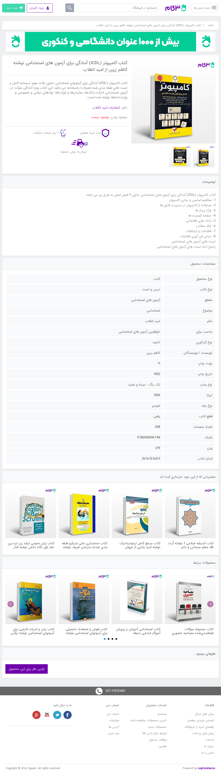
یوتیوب (47, 715)
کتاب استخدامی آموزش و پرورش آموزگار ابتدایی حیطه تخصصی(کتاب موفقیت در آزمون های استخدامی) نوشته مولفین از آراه (138, 631)
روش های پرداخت (203, 733)
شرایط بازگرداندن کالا (154, 733)
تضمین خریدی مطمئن (200, 720)
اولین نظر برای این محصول (26, 669)
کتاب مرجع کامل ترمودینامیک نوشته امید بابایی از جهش (140, 545)
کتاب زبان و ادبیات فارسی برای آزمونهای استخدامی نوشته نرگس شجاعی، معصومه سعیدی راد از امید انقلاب (32, 631)
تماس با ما (207, 753)
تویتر (57, 715)
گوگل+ (36, 715)
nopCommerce (206, 768)
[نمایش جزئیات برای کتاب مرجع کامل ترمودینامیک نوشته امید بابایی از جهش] (137, 512)
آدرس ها (114, 727)
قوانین (163, 746)
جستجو (162, 714)
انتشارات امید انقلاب (106, 107)
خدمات (210, 740)
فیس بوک (67, 715)
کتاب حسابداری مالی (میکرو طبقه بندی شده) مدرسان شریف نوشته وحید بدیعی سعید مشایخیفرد (84, 545)
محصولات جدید (157, 727)
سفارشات (114, 720)
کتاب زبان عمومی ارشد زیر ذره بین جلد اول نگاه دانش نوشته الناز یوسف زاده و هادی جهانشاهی (31, 545)
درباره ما (209, 746)
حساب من (113, 714)
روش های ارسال (204, 714)
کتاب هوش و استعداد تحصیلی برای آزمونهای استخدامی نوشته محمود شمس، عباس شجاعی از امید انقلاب (86, 631)
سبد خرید (113, 733)
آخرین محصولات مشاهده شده (148, 720)
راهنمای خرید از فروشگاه (199, 727)
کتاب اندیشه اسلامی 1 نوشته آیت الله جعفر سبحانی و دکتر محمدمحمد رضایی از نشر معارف (190, 545)
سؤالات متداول (158, 740)
